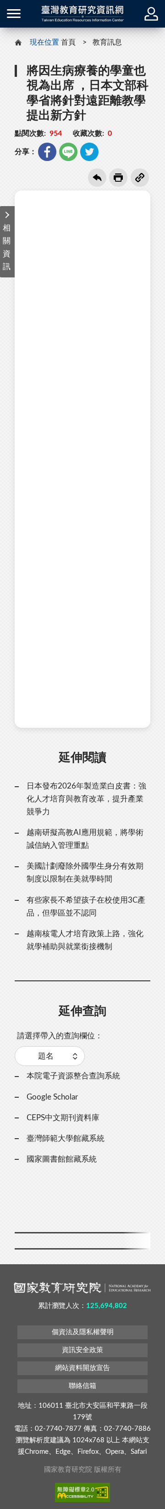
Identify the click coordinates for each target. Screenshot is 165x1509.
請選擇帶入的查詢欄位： (60, 1036)
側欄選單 (14, 14)
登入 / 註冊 (151, 14)
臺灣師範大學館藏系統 (65, 1138)
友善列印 (118, 177)
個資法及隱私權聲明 (83, 1332)
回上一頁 (97, 177)
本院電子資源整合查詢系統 (73, 1076)
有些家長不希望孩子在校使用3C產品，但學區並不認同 (86, 906)
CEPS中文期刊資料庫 (63, 1118)
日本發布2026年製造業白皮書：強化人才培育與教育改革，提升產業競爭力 (86, 799)
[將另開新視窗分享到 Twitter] (89, 152)
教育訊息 (107, 42)
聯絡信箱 (82, 1385)
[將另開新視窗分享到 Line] (68, 152)
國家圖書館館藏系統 (62, 1159)
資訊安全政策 (82, 1350)
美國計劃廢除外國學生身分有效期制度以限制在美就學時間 (85, 872)
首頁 (68, 42)
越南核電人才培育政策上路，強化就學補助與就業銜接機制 (85, 940)
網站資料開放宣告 (82, 1368)
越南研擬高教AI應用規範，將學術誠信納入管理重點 (85, 839)
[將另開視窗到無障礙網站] (82, 1492)
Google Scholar (52, 1097)
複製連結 (140, 177)
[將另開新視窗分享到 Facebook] (47, 152)
